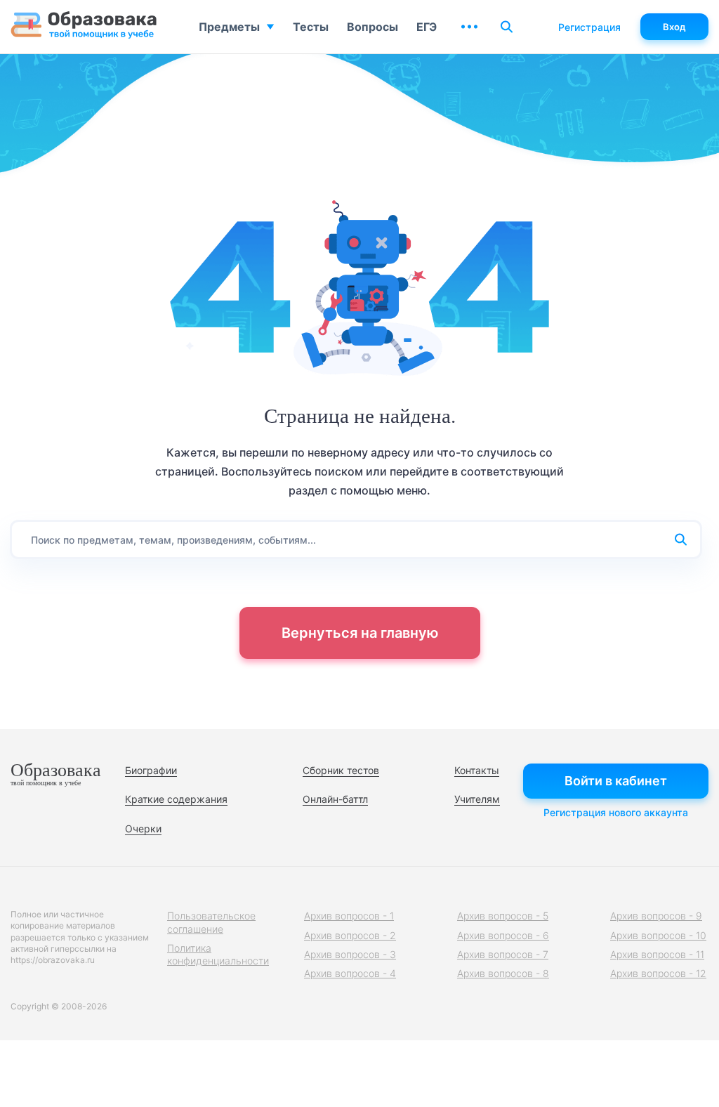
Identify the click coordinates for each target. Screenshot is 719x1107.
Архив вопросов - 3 (350, 954)
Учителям (477, 799)
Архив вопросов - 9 (656, 916)
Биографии (151, 770)
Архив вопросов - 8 (503, 973)
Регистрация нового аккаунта (615, 812)
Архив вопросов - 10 (658, 935)
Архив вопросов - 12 (658, 973)
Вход (674, 26)
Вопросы (372, 27)
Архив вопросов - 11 (657, 954)
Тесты (311, 27)
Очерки (143, 828)
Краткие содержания (176, 799)
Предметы (229, 27)
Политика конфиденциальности (218, 954)
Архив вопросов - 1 (349, 916)
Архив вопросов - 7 (502, 954)
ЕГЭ (426, 27)
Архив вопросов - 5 (502, 916)
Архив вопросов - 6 (503, 935)
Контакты (476, 770)
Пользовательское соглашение (211, 922)
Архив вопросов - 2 (350, 935)
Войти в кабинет (616, 780)
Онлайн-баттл (335, 799)
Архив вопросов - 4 (350, 973)
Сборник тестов (341, 770)
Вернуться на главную (360, 632)
